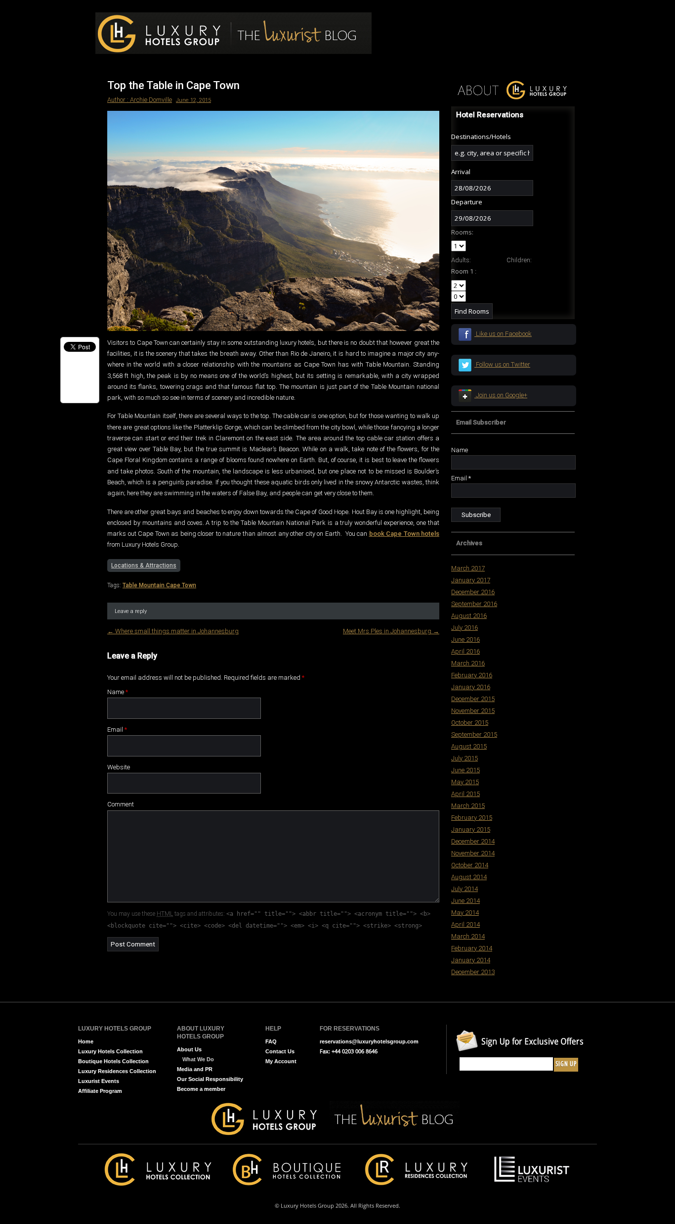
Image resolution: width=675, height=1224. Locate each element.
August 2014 (469, 877)
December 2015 (473, 699)
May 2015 (465, 782)
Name (117, 692)
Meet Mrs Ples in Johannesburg (391, 631)
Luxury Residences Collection (117, 1071)
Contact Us (280, 1051)
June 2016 (465, 639)
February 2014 (471, 948)
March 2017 (468, 568)
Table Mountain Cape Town (159, 585)
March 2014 (468, 936)
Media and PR (194, 1069)
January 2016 (470, 687)
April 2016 (465, 651)
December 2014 (473, 841)
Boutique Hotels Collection (113, 1061)
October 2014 (469, 865)
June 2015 (465, 770)
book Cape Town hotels (404, 533)
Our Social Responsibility (210, 1079)
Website (118, 767)
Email (117, 729)
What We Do (198, 1059)
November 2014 (473, 853)
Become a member (201, 1089)
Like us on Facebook (503, 333)
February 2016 (471, 675)
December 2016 (473, 592)
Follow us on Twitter (502, 364)
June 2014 (465, 900)
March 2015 (468, 805)
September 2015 (474, 734)
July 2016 (464, 627)
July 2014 (464, 889)
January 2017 (470, 580)
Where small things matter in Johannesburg (173, 631)
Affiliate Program (100, 1091)
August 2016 (469, 615)
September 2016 (474, 604)
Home (85, 1041)
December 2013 (473, 972)
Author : (118, 99)
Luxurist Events (98, 1081)
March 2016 (468, 663)
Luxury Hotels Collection (110, 1051)
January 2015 (470, 829)
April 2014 (465, 924)
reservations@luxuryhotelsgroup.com (369, 1041)
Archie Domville (151, 99)
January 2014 (470, 960)
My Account (280, 1061)
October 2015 (469, 722)
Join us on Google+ (500, 395)
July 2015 (464, 758)
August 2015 (469, 746)
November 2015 (473, 710)
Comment (120, 804)
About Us (189, 1049)
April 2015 (465, 794)
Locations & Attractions (143, 565)
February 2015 (471, 817)
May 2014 (465, 912)
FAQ (271, 1041)
